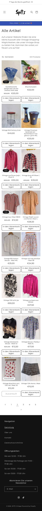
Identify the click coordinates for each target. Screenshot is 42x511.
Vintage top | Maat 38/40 (11, 217)
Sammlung (9, 427)
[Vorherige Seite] (5, 404)
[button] (4, 12)
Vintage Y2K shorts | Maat (30, 383)
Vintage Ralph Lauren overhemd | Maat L (31, 218)
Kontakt (7, 438)
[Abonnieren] (34, 489)
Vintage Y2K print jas (11, 300)
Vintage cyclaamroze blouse (30, 301)
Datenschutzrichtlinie (13, 443)
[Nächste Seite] (21, 409)
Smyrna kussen (30, 87)
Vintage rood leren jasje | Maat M (11, 176)
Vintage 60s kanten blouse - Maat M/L (11, 259)
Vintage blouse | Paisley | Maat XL (31, 343)
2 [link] (17, 405)
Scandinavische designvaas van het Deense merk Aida (11, 88)
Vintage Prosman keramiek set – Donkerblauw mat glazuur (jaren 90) (30, 132)
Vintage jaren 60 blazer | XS (31, 176)
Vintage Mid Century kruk (11, 130)
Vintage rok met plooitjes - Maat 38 (31, 259)
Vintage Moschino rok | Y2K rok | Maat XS (11, 384)
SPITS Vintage (17, 506)
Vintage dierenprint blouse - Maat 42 (11, 343)
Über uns (8, 432)
